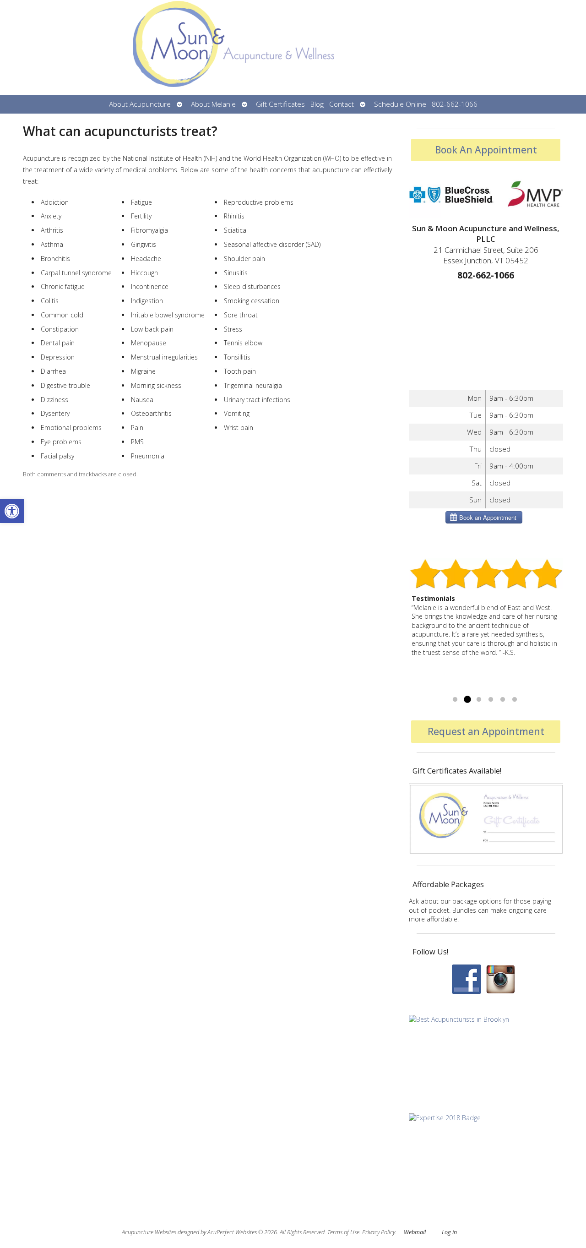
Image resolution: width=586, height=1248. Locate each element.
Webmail (415, 1232)
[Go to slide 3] (478, 699)
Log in (449, 1232)
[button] (12, 511)
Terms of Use (343, 1232)
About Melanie (213, 104)
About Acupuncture (140, 104)
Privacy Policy (378, 1232)
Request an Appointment (486, 731)
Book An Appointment (486, 149)
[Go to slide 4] (490, 699)
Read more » (524, 688)
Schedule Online (400, 104)
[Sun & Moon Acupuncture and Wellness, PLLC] (293, 47)
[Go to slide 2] (467, 699)
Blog (317, 104)
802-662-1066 (454, 104)
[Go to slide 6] (514, 699)
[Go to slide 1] (455, 699)
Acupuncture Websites (149, 1232)
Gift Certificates (280, 104)
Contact (341, 104)
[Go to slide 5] (502, 699)
